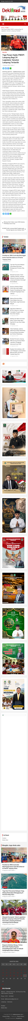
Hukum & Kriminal (7, 941)
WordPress (19, 1018)
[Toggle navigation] (3, 24)
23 (25, 975)
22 (21, 975)
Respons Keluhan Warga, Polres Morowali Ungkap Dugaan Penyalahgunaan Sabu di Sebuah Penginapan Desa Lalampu (17, 290)
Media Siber (5, 840)
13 (14, 973)
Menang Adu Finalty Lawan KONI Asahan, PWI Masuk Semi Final (14, 222)
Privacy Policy (6, 1016)
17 (3, 975)
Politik (4, 52)
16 (25, 973)
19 (10, 975)
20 (14, 975)
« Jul (2, 984)
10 (3, 973)
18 (6, 975)
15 (21, 973)
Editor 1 (13, 65)
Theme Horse (20, 1016)
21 (17, 975)
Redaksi (4, 838)
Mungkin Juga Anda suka (11, 845)
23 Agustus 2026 (6, 870)
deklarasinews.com (18, 1014)
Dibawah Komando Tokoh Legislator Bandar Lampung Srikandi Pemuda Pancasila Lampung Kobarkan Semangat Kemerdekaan (18, 278)
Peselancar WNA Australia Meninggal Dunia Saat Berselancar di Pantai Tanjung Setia (14, 257)
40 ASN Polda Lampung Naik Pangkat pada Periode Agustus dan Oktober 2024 (13, 229)
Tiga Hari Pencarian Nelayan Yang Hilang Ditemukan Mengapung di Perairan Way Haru (13, 892)
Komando (5, 913)
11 (6, 973)
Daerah (5, 861)
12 (10, 973)
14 (17, 973)
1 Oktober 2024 (6, 65)
